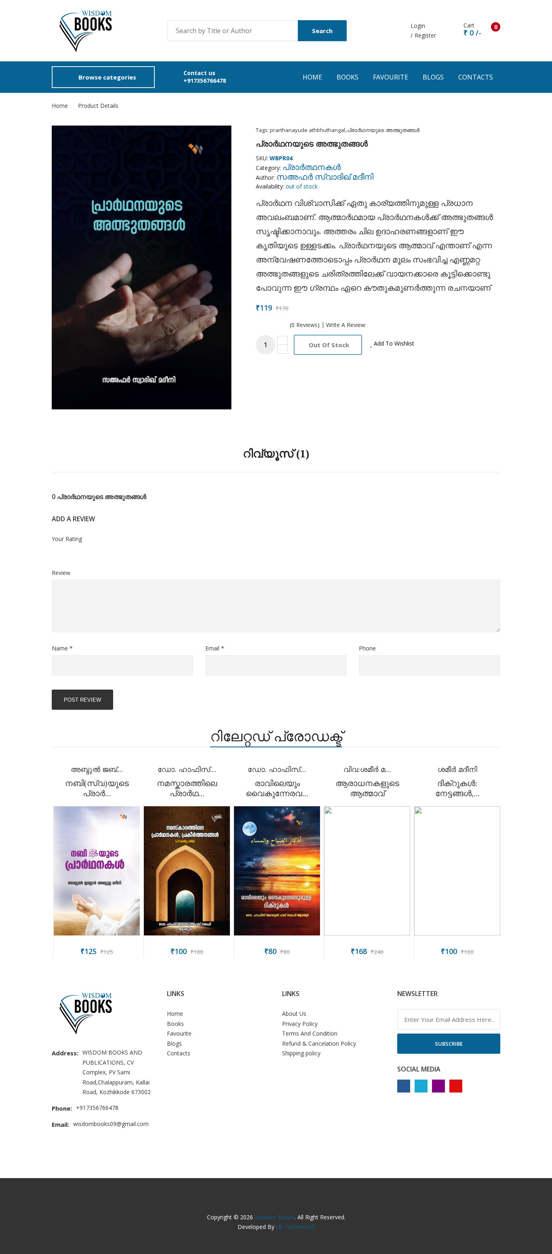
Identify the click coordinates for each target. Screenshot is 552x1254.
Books (347, 77)
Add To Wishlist (393, 343)
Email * (214, 648)
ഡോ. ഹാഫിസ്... (187, 769)
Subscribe (449, 1043)
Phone (367, 648)
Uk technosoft (295, 1227)
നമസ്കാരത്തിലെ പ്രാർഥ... (187, 788)
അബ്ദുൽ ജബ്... (97, 769)
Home (312, 77)
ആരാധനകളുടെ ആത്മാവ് (367, 788)
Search (322, 31)
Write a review (345, 325)
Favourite (390, 77)
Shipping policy (301, 1053)
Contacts (475, 77)
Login (418, 25)
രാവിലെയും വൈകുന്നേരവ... (277, 788)
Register (425, 35)
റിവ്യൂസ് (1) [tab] (276, 454)
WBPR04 (281, 158)
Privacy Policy (300, 1024)
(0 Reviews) (305, 325)
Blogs (433, 77)
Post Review (82, 700)
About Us (294, 1013)
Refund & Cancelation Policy (319, 1043)
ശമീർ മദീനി (457, 769)
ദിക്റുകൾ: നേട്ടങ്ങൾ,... (457, 788)
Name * (62, 648)
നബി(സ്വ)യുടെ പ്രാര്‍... (97, 788)
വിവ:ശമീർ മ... (367, 769)
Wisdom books (275, 1217)
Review (61, 573)
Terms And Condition (309, 1033)
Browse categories (107, 77)
